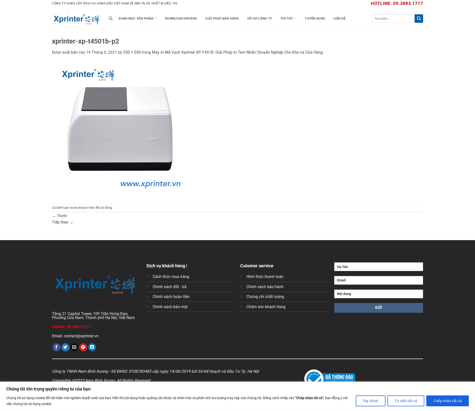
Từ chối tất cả (406, 401)
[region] (237, 396)
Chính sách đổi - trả (170, 286)
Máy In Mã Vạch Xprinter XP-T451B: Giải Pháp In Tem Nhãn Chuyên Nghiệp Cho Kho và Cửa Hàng (237, 52)
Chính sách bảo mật (170, 306)
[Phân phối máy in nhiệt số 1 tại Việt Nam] (76, 18)
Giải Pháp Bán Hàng (222, 18)
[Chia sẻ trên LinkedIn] (92, 347)
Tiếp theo (62, 222)
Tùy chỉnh (371, 401)
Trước (59, 215)
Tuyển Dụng (315, 18)
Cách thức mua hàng (171, 276)
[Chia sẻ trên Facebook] (56, 347)
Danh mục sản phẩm (136, 18)
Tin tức (286, 18)
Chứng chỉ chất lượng (265, 296)
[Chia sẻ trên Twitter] (65, 347)
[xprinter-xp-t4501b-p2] (120, 129)
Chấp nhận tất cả (447, 401)
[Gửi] (419, 18)
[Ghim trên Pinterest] (83, 347)
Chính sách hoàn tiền (171, 296)
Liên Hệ (339, 18)
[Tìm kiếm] (111, 18)
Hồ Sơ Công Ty (259, 18)
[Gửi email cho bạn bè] (74, 347)
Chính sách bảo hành (265, 286)
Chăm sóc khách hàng (265, 306)
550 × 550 (132, 52)
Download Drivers (181, 18)
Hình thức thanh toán (265, 276)
